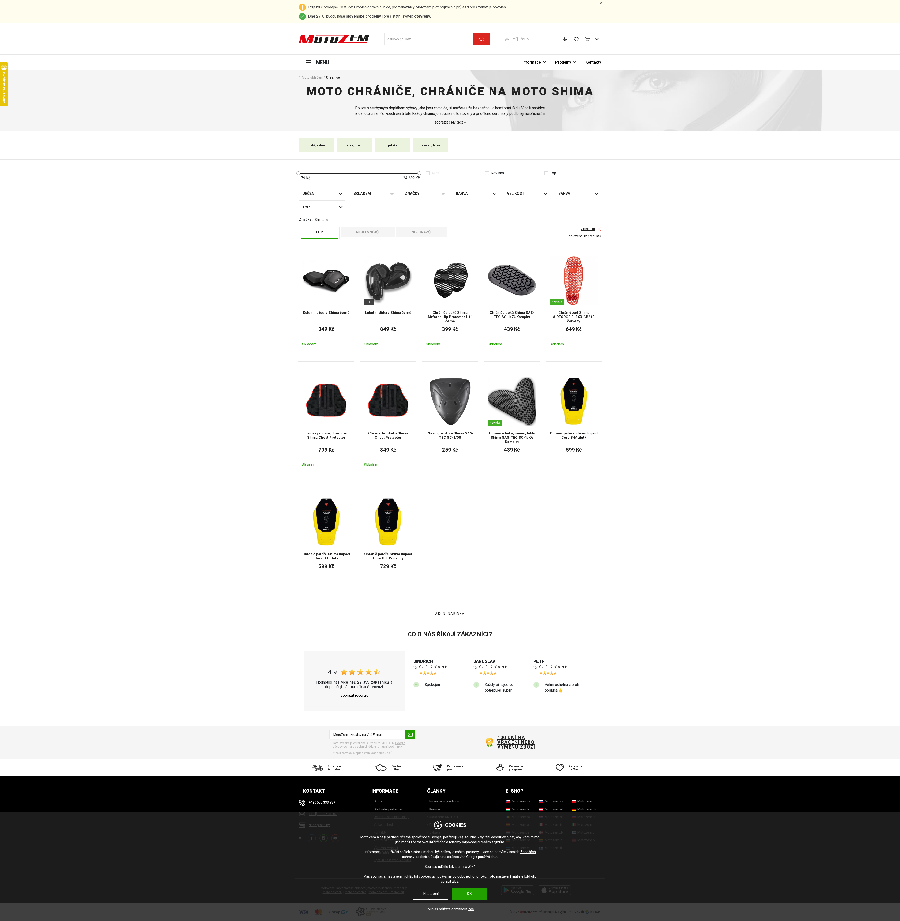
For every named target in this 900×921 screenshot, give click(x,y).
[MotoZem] (334, 38)
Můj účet (519, 39)
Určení (308, 193)
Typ (306, 207)
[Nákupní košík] (589, 39)
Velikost (516, 193)
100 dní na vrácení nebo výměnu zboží (516, 742)
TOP (319, 232)
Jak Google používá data (479, 857)
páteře (392, 145)
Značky (412, 193)
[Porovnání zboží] (565, 39)
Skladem (362, 193)
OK (469, 893)
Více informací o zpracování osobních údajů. (363, 753)
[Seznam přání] (576, 39)
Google (436, 837)
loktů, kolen (316, 145)
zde (471, 909)
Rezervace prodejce (444, 801)
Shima (319, 219)
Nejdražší (421, 232)
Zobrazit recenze (354, 695)
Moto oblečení (312, 77)
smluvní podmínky (389, 746)
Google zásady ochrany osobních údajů (369, 745)
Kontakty (593, 62)
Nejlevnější (367, 232)
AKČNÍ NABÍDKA (450, 613)
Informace (531, 62)
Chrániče (333, 77)
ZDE (455, 881)
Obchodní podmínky (388, 809)
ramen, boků (431, 145)
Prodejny (563, 62)
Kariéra (434, 809)
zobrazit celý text (448, 122)
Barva (462, 193)
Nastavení (431, 893)
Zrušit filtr (588, 229)
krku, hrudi (354, 145)
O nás (378, 801)
